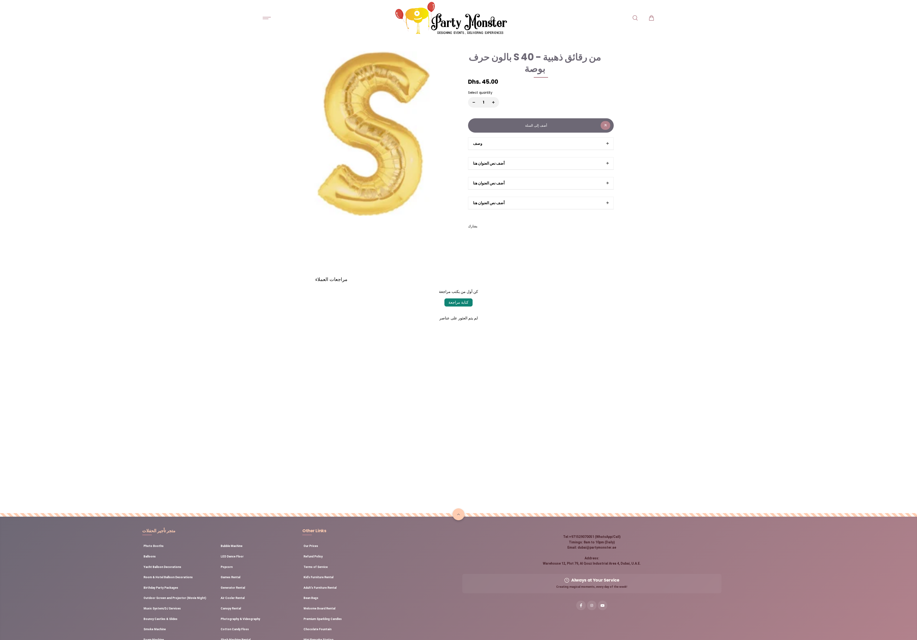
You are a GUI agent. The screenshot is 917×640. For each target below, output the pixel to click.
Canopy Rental (231, 608)
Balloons (150, 556)
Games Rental (230, 577)
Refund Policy (313, 556)
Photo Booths (154, 546)
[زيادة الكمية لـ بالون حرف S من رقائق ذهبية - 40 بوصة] (493, 102)
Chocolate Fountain (317, 629)
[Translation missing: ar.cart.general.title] (651, 18)
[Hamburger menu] (266, 18)
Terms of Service (316, 567)
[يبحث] (635, 18)
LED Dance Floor (232, 556)
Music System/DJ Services (162, 608)
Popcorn (227, 567)
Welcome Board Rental (319, 608)
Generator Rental (233, 587)
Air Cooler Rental (233, 598)
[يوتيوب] (602, 605)
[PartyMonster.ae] (450, 18)
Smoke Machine (155, 629)
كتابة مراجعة (458, 302)
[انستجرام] (592, 605)
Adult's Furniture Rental (320, 587)
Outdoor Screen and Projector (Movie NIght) (175, 598)
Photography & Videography (240, 619)
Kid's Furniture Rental (318, 577)
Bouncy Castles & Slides (160, 619)
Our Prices (311, 546)
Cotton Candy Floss (235, 629)
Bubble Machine (231, 546)
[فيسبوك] (484, 226)
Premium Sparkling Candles (323, 619)
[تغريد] (495, 226)
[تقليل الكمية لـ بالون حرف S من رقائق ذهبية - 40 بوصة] (473, 102)
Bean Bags (311, 598)
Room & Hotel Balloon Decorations (168, 577)
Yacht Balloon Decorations (162, 567)
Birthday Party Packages (161, 587)
